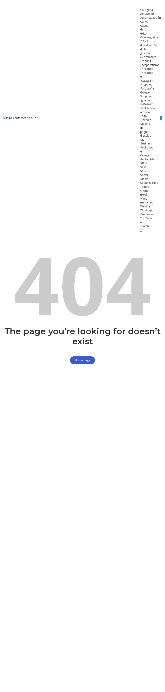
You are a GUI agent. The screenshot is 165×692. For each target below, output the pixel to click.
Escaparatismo (150, 65)
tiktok (143, 194)
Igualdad (145, 100)
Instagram (147, 104)
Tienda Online (144, 189)
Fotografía (147, 88)
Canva (144, 21)
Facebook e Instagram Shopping (147, 78)
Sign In (33, 682)
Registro (23, 682)
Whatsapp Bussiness (146, 212)
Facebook (146, 69)
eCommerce (148, 57)
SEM (143, 167)
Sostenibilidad (149, 183)
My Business (146, 141)
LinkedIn (145, 120)
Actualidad (147, 14)
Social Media (144, 177)
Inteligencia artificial (147, 110)
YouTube (146, 218)
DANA (144, 41)
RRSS (143, 163)
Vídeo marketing (146, 200)
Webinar (145, 206)
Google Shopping (146, 94)
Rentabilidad (148, 159)
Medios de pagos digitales (145, 129)
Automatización (150, 17)
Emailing (145, 61)
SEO (143, 171)
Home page (82, 360)
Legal (143, 116)
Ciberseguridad (150, 37)
